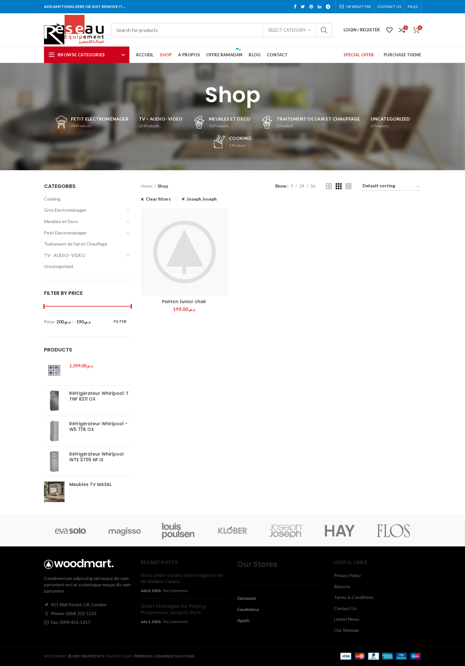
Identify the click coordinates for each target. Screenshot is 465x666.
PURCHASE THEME (402, 54)
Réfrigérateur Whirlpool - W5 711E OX (98, 426)
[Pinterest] (311, 7)
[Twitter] (303, 7)
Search (324, 30)
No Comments (175, 590)
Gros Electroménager (65, 210)
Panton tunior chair (184, 301)
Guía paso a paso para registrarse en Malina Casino (182, 578)
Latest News (346, 619)
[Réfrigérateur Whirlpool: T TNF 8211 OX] (54, 400)
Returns (342, 586)
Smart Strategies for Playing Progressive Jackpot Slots (173, 609)
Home (146, 186)
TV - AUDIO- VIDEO (64, 255)
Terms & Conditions (354, 597)
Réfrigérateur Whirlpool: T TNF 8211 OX (99, 396)
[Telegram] (328, 7)
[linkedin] (319, 7)
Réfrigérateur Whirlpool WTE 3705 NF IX (96, 457)
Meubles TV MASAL (90, 484)
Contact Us (345, 608)
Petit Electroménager (65, 232)
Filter (120, 321)
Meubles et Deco (61, 221)
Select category (287, 30)
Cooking (52, 199)
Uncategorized (58, 266)
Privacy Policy (347, 575)
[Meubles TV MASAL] (54, 492)
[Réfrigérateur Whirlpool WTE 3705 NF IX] (54, 461)
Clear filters (158, 199)
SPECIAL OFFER (359, 54)
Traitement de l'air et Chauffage (75, 243)
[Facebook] (295, 7)
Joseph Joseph (202, 199)
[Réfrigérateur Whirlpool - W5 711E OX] (54, 431)
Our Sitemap (346, 630)
